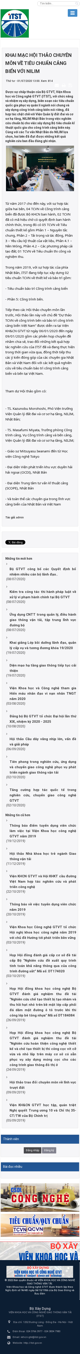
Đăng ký (49, 1150)
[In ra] (64, 85)
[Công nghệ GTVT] (40, 1197)
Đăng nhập (32, 1150)
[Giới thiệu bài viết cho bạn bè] (57, 85)
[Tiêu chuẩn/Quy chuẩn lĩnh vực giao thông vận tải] (40, 1225)
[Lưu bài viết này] (70, 85)
